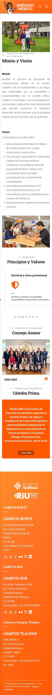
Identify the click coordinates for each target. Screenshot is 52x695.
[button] (15, 316)
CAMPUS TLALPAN (20, 633)
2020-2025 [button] (10, 379)
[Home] (19, 7)
